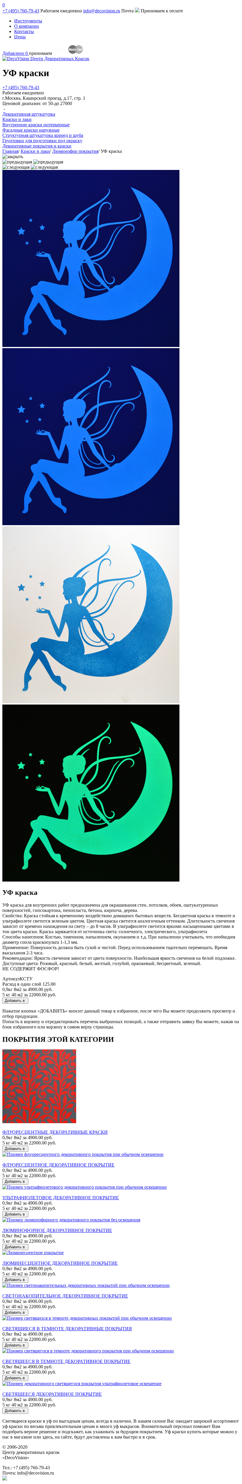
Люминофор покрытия (75, 151)
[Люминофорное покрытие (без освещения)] (71, 1219)
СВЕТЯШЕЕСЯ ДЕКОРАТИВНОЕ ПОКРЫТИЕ (52, 1394)
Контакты (24, 31)
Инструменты (28, 20)
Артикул (11, 978)
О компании (26, 26)
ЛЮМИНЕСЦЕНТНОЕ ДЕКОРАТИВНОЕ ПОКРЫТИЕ (60, 1263)
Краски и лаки (35, 151)
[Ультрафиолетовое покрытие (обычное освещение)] (84, 1187)
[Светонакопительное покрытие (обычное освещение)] (86, 1285)
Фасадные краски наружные (31, 129)
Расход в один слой (21, 984)
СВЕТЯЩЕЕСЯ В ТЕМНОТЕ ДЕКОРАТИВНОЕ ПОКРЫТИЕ (66, 1361)
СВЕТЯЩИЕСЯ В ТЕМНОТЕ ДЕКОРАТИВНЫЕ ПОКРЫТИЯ (67, 1328)
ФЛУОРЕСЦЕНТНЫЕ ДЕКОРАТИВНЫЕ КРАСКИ (55, 1132)
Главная (10, 151)
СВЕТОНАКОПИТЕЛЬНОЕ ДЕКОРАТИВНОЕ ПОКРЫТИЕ (65, 1295)
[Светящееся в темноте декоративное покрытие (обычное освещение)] (88, 1350)
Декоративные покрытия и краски (36, 145)
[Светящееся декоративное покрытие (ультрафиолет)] (81, 1383)
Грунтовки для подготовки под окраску (42, 140)
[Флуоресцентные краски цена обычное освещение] (39, 1121)
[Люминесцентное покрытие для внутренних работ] (33, 1252)
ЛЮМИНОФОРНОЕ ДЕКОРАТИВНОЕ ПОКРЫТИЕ (57, 1230)
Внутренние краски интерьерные (36, 124)
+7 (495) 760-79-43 (20, 10)
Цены (20, 36)
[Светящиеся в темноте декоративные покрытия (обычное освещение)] (87, 1318)
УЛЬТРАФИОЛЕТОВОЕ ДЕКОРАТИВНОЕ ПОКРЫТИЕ (60, 1197)
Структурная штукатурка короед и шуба (42, 135)
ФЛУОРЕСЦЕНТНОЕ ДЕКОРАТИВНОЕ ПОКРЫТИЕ (58, 1164)
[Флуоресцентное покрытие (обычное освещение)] (82, 1154)
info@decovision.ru (101, 10)
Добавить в (15, 1000)
